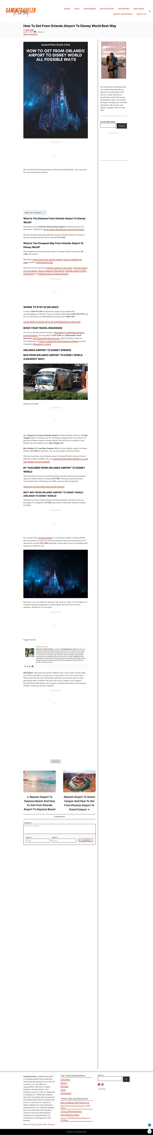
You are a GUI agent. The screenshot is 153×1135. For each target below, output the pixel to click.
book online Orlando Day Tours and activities (64, 229)
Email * (55, 837)
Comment (27, 823)
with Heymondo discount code (46, 338)
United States (33, 34)
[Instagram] (25, 666)
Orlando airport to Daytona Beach (53, 274)
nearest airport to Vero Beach (51, 271)
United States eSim (44, 262)
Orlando (55, 761)
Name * (29, 837)
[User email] (32, 666)
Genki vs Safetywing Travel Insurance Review (59, 341)
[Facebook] (27, 666)
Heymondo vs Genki (42, 344)
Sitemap (51, 1124)
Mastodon (102, 1089)
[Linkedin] (30, 666)
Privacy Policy (37, 1124)
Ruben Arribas (30, 29)
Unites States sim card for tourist (47, 259)
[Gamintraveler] (22, 11)
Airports (25, 34)
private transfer (45, 538)
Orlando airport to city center (59, 268)
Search (122, 126)
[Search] (126, 1079)
